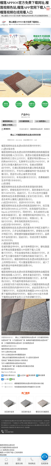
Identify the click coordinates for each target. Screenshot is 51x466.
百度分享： (10, 375)
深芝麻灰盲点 (26, 412)
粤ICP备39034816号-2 (19, 427)
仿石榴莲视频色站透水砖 (28, 121)
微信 (13, 379)
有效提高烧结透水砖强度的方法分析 (27, 387)
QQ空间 (23, 375)
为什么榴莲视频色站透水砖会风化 (13, 363)
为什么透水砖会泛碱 (8, 352)
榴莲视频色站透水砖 (10, 121)
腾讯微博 (41, 375)
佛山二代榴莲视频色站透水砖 (25, 337)
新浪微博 (32, 375)
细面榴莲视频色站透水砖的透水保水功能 (29, 383)
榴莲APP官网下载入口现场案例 (14, 125)
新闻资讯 (47, 129)
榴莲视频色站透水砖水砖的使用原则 (14, 349)
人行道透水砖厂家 (18, 340)
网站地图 (27, 427)
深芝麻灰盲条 (9, 412)
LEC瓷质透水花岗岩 (43, 121)
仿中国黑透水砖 (28, 343)
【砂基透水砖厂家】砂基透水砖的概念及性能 (17, 366)
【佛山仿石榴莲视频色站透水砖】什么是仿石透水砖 (20, 358)
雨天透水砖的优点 (7, 369)
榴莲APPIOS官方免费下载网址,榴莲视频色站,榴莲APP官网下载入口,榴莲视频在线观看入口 (25, 7)
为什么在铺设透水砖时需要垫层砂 (13, 355)
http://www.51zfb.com (8, 372)
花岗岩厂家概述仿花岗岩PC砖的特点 (14, 360)
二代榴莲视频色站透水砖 (13, 343)
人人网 (6, 379)
